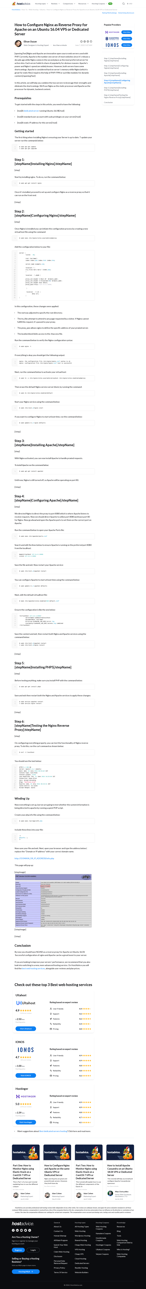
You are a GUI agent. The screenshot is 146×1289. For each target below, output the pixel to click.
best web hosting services (33, 968)
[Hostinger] (26, 1096)
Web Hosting (80, 1231)
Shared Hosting (81, 1240)
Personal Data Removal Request (60, 1262)
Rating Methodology (109, 13)
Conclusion (108, 102)
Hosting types (40, 4)
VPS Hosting (80, 1249)
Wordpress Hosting (82, 1236)
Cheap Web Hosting (83, 1245)
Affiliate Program (61, 1240)
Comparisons (68, 4)
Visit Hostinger (25, 1122)
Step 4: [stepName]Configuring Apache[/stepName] (117, 81)
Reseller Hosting (81, 1268)
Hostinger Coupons (103, 1245)
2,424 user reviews (26, 1013)
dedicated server (31, 110)
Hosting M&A (24, 1271)
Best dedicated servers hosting (53, 1131)
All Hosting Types (82, 1226)
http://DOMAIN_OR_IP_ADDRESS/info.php (34, 858)
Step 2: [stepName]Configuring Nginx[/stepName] (116, 67)
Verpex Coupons (102, 1254)
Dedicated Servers (82, 1263)
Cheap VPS (79, 1254)
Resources (82, 4)
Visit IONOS (26, 1075)
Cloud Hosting (80, 1258)
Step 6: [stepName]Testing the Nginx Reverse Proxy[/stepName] (117, 96)
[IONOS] (26, 1049)
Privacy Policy (59, 1268)
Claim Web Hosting (61, 1252)
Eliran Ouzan (30, 41)
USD (129, 4)
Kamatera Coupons (103, 1233)
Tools (119, 1236)
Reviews (54, 4)
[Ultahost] (26, 1003)
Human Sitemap (60, 1236)
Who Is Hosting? (123, 1249)
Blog (119, 1231)
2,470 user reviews (26, 1107)
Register (18, 1250)
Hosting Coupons (102, 4)
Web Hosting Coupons (101, 1227)
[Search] (123, 4)
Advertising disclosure (126, 13)
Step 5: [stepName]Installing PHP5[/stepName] (115, 89)
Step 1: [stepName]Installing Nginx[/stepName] (115, 59)
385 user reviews (26, 1060)
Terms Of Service (60, 1272)
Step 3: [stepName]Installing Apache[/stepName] (115, 74)
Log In (33, 1250)
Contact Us (58, 1231)
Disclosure (58, 1256)
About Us (57, 1226)
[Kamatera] (112, 38)
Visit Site (126, 32)
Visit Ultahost (26, 1029)
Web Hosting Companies (122, 1255)
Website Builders (81, 1272)
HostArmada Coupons (101, 1239)
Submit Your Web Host (61, 1246)
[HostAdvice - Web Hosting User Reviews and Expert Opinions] (21, 4)
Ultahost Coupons (103, 1249)
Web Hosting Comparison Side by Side (124, 1242)
